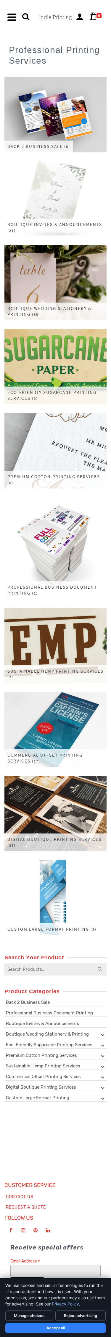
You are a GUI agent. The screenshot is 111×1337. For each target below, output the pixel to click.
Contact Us (19, 1196)
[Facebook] (10, 1230)
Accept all (55, 1328)
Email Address (25, 1261)
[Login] (79, 17)
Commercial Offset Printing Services (43, 1076)
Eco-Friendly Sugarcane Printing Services (49, 1044)
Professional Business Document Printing (49, 1013)
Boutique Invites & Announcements (42, 1023)
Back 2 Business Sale (28, 1002)
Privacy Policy (65, 1303)
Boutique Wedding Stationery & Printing (47, 1034)
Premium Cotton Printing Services (41, 1055)
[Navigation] (11, 17)
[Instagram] (23, 1230)
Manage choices (29, 1315)
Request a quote (26, 1207)
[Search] (25, 17)
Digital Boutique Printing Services (41, 1087)
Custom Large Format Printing (37, 1097)
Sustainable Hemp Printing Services (43, 1066)
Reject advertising (80, 1315)
